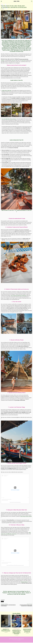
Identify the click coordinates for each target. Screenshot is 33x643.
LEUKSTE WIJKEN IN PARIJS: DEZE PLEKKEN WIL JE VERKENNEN (26, 605)
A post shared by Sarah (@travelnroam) (15, 502)
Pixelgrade (18, 639)
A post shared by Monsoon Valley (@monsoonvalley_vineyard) (15, 565)
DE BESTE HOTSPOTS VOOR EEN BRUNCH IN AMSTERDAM (8, 605)
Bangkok (2, 60)
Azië (2, 601)
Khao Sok (13, 60)
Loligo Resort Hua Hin (6, 90)
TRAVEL (2, 4)
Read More (6, 632)
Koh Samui (24, 60)
